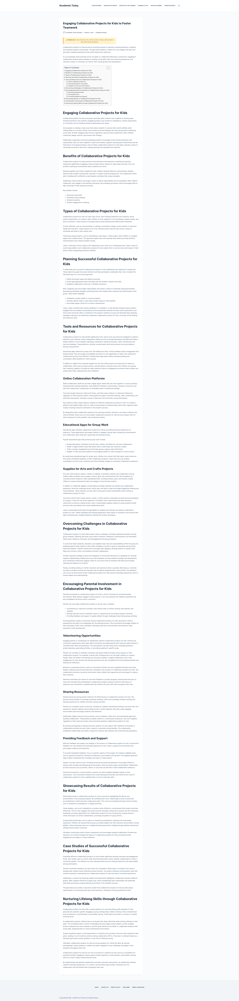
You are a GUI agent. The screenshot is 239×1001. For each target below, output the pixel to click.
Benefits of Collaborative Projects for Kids (79, 73)
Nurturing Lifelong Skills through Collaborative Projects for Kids (87, 103)
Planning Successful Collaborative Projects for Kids (82, 77)
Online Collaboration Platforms (77, 81)
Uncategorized (96, 5)
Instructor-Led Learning (127, 5)
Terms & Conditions (138, 987)
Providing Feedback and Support (77, 96)
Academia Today (69, 5)
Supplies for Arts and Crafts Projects (79, 86)
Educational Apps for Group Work (78, 83)
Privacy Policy (115, 987)
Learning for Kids (101, 32)
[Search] (179, 5)
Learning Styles (143, 5)
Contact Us (105, 987)
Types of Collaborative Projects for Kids (78, 75)
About (97, 987)
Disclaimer (126, 987)
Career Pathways (169, 5)
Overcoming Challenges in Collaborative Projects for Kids (84, 88)
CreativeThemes (92, 998)
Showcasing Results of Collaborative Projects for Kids (83, 98)
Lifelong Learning (156, 5)
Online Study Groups (110, 5)
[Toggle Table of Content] (107, 67)
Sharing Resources (73, 94)
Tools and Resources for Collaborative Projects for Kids (84, 79)
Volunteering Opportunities (76, 92)
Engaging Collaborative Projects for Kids (78, 70)
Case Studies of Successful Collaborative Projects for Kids (84, 101)
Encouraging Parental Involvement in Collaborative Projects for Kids (87, 90)
